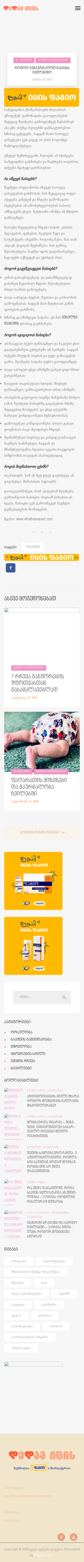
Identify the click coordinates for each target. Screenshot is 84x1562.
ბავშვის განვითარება (53, 60)
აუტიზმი (64, 1293)
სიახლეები (21, 1068)
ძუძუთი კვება (21, 1348)
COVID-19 (56, 1326)
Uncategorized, (39, 1213)
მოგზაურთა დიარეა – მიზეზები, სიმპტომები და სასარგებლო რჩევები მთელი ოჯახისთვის (51, 1129)
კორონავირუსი (22, 1326)
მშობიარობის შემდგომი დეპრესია (35, 1272)
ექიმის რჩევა (23, 1061)
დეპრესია (44, 1315)
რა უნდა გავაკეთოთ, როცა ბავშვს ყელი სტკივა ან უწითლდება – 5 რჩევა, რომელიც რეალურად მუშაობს (52, 1195)
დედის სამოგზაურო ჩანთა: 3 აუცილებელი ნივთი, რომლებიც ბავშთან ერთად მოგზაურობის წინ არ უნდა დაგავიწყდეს (52, 1162)
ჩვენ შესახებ (13, 1488)
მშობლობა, (35, 1147)
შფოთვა (17, 1282)
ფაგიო (16, 1315)
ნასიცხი (33, 547)
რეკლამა (11, 1513)
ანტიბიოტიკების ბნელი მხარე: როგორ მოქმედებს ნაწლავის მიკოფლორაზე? (53, 1101)
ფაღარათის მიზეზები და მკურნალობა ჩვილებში (39, 787)
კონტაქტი (11, 1521)
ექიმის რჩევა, (37, 1091)
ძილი (44, 1282)
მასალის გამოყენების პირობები (28, 1496)
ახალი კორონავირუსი (26, 1293)
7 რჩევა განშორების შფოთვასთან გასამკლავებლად (37, 684)
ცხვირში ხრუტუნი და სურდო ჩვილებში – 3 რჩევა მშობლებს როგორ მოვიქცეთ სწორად (52, 1230)
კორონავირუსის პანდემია (29, 1337)
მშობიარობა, (61, 1213)
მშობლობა (21, 1047)
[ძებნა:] (42, 997)
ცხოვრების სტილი (28, 1054)
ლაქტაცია (18, 1304)
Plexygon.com (44, 1555)
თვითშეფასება (54, 1261)
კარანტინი (49, 1304)
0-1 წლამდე (24, 60)
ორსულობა (21, 1032)
